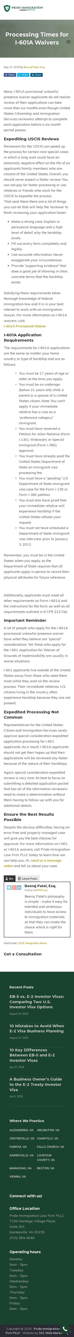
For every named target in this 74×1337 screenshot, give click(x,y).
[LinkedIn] (19, 888)
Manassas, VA (20, 1168)
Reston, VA (45, 1168)
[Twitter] (9, 888)
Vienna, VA (17, 1176)
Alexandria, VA (21, 1130)
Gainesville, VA (21, 1155)
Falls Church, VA (50, 1147)
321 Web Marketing (53, 1333)
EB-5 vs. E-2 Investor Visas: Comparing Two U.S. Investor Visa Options (36, 1001)
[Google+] (14, 888)
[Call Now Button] (65, 1329)
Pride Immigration (34, 8)
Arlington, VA (48, 1130)
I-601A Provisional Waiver (25, 326)
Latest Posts (29, 878)
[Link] (69, 1332)
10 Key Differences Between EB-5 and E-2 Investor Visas (32, 1055)
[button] (68, 44)
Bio (11, 878)
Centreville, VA (21, 1138)
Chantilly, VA (47, 1138)
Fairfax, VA (18, 1147)
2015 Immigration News (32, 943)
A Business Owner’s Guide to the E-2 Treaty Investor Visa (35, 1084)
